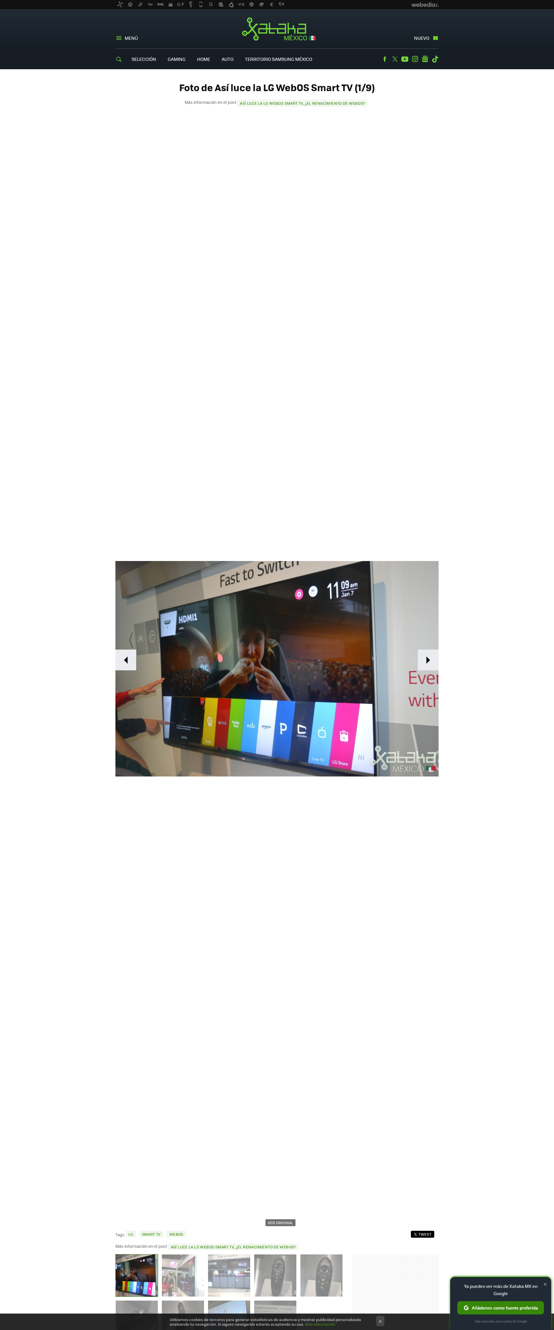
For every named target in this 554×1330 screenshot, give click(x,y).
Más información (320, 1324)
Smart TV (151, 1234)
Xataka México (277, 29)
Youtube (404, 59)
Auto (227, 59)
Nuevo (421, 38)
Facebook (384, 59)
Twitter (394, 59)
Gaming (177, 59)
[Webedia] (425, 4)
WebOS (176, 1234)
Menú (131, 38)
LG (130, 1234)
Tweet (424, 1234)
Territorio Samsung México (278, 59)
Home (203, 59)
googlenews (425, 59)
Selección (144, 59)
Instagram (414, 59)
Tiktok (435, 59)
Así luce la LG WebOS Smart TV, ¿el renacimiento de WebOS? (302, 103)
